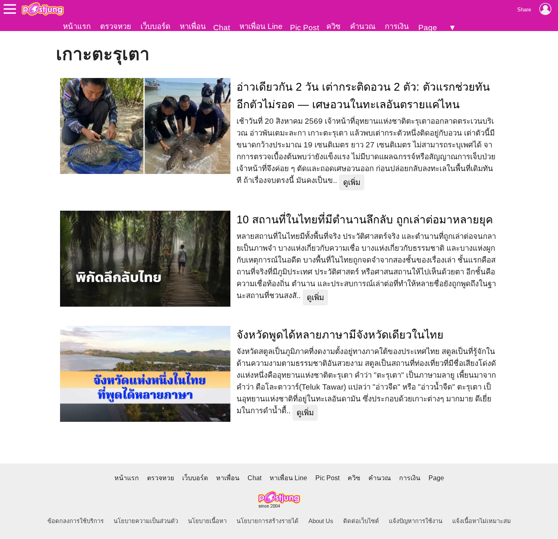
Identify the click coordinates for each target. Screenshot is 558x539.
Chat (221, 27)
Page (427, 27)
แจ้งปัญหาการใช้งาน (415, 521)
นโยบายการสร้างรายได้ (268, 521)
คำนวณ (362, 26)
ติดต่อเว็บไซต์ (361, 521)
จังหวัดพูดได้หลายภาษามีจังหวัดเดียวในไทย (340, 335)
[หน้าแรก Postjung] (42, 9)
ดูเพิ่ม (351, 182)
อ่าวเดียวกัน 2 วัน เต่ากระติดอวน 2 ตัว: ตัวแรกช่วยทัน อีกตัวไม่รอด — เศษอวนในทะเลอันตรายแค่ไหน (363, 96)
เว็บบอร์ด (155, 26)
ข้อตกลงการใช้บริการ (75, 521)
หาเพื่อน (193, 26)
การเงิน (397, 26)
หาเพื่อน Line (261, 26)
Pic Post (304, 27)
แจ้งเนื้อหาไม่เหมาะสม (481, 521)
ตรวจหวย (115, 26)
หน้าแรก (77, 26)
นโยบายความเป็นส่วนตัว (146, 521)
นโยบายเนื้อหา (207, 521)
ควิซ (333, 26)
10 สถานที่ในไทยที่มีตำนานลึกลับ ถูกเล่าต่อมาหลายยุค (365, 220)
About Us (320, 521)
